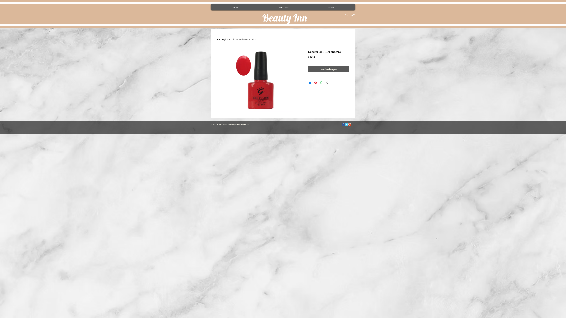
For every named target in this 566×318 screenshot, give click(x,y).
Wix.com (245, 124)
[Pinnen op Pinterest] (315, 83)
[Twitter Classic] (346, 124)
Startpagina (222, 39)
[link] (349, 15)
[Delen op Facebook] (310, 83)
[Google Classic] (349, 124)
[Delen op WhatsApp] (321, 83)
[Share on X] (327, 83)
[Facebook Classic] (343, 124)
